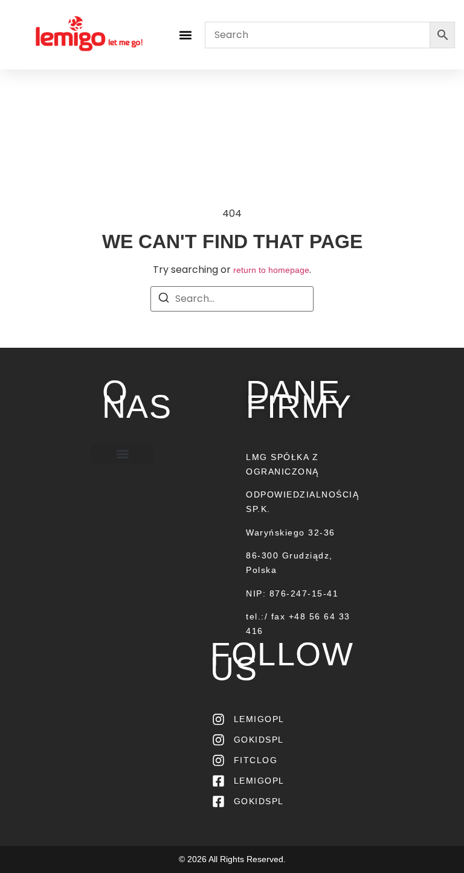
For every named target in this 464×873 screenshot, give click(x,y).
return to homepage (271, 270)
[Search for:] (232, 299)
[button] (186, 35)
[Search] (163, 300)
